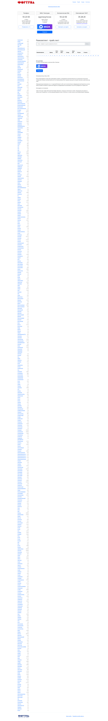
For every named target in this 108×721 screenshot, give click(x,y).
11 (56, 55)
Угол (19, 622)
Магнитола (20, 296)
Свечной (19, 560)
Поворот (19, 412)
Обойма (19, 361)
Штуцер (19, 686)
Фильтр (19, 633)
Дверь (19, 153)
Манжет (19, 300)
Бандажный (20, 69)
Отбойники (20, 373)
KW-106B (19, 44)
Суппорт (19, 596)
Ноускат (19, 355)
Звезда (19, 189)
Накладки (20, 337)
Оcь (18, 357)
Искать (87, 43)
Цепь (19, 658)
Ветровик (20, 95)
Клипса (19, 218)
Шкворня (20, 671)
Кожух (19, 233)
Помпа (19, 444)
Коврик (19, 230)
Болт (19, 85)
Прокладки (20, 470)
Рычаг (19, 545)
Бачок (19, 72)
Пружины (20, 480)
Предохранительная (22, 459)
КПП (18, 259)
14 (64, 55)
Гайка (19, 119)
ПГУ (18, 389)
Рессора (19, 521)
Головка (19, 139)
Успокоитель (20, 628)
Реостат (19, 517)
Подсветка (20, 428)
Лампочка (20, 282)
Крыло (19, 269)
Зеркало (19, 192)
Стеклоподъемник (22, 586)
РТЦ (18, 531)
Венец (19, 93)
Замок (19, 183)
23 (86, 55)
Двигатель (20, 155)
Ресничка (20, 519)
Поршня (19, 451)
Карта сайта (69, 716)
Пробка (19, 464)
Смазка (19, 573)
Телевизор (20, 599)
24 (88, 55)
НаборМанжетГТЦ (22, 334)
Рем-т (19, 509)
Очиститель (20, 374)
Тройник (19, 612)
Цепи (19, 656)
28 (98, 55)
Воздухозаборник (21, 105)
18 (73, 55)
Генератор (20, 121)
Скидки (82, 2)
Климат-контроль (21, 217)
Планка (19, 402)
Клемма (19, 213)
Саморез (19, 553)
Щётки (19, 692)
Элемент (19, 707)
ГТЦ (18, 145)
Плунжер (19, 405)
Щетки (19, 690)
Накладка (20, 336)
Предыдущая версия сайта (54, 6)
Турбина (19, 619)
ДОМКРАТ (20, 168)
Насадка (19, 344)
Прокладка (20, 469)
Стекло (19, 584)
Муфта (19, 329)
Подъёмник (20, 435)
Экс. (18, 699)
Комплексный (21, 243)
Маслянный (20, 310)
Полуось (19, 442)
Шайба (19, 663)
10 (54, 55)
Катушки (19, 210)
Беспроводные (21, 80)
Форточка (20, 645)
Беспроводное (21, 79)
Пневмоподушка (21, 410)
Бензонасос (20, 77)
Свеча (19, 557)
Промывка (20, 472)
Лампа (19, 279)
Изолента (20, 194)
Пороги (19, 446)
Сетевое (19, 566)
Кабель (19, 197)
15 (66, 55)
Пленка (19, 404)
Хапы (19, 650)
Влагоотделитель (21, 103)
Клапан (19, 212)
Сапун (19, 555)
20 (78, 55)
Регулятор (20, 500)
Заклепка (20, 179)
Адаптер (19, 51)
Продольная (20, 467)
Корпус (19, 257)
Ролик (19, 527)
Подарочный (20, 415)
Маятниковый (21, 314)
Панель (19, 386)
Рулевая (19, 532)
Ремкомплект (20, 514)
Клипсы (19, 220)
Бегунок (19, 74)
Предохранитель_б (22, 454)
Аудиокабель (20, 64)
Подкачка (20, 422)
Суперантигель (21, 594)
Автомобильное (21, 48)
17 (71, 55)
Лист (19, 290)
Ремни (19, 516)
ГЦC (18, 148)
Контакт (19, 249)
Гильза (19, 129)
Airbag (19, 41)
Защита (19, 184)
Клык (19, 221)
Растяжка (20, 496)
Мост (19, 323)
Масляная (20, 308)
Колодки (19, 236)
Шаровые (20, 666)
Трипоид (19, 610)
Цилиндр (19, 659)
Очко (19, 381)
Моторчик (20, 326)
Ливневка (20, 283)
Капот (19, 200)
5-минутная (20, 40)
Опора (19, 366)
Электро (19, 703)
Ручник (19, 540)
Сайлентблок (20, 548)
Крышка (19, 272)
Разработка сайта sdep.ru (78, 716)
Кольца (19, 239)
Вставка (19, 110)
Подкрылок (20, 423)
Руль (19, 535)
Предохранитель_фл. (22, 457)
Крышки (19, 274)
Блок (19, 82)
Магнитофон (20, 298)
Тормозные (20, 606)
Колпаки (19, 238)
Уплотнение (20, 624)
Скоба (19, 570)
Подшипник (20, 431)
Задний (19, 176)
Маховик (19, 311)
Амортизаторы (21, 58)
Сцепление (20, 597)
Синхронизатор (21, 568)
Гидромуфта (20, 127)
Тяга (18, 620)
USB (18, 46)
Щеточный (20, 695)
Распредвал (20, 493)
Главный (19, 137)
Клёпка (19, 215)
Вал (18, 92)
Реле (19, 508)
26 (93, 55)
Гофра (19, 143)
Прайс (78, 2)
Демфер (19, 158)
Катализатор (20, 207)
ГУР (18, 147)
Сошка (19, 575)
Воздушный (20, 106)
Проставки (20, 475)
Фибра (19, 632)
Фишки (19, 638)
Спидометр (20, 576)
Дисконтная (20, 165)
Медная (19, 316)
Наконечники (21, 341)
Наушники (20, 349)
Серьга (19, 565)
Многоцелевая (21, 318)
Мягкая (19, 331)
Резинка (19, 503)
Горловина (20, 140)
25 (90, 55)
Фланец (19, 640)
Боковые (19, 84)
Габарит (19, 115)
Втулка (19, 111)
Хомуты (19, 651)
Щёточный (20, 697)
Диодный (20, 161)
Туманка (19, 617)
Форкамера (20, 641)
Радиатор (20, 485)
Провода (19, 465)
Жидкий (19, 170)
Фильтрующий (21, 637)
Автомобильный (21, 49)
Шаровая (20, 664)
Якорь (19, 710)
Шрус (19, 682)
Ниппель (19, 353)
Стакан (19, 581)
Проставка (20, 473)
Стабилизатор (21, 579)
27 (95, 55)
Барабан (19, 71)
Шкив (19, 672)
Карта (19, 203)
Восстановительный (22, 108)
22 (83, 55)
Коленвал (20, 234)
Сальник (19, 550)
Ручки (19, 539)
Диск (19, 163)
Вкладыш (20, 100)
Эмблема (20, 708)
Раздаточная (20, 486)
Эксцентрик (20, 702)
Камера (19, 199)
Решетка (19, 526)
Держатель (20, 160)
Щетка (19, 689)
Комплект (20, 244)
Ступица (19, 593)
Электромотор (21, 705)
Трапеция (20, 609)
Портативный (21, 447)
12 (59, 55)
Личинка (19, 292)
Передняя (20, 392)
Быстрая (19, 88)
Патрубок (20, 387)
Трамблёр (20, 607)
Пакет (19, 382)
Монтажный (20, 321)
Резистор (20, 506)
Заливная (20, 181)
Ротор (19, 529)
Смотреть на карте (63, 27)
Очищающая (20, 379)
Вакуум (19, 90)
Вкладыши (20, 102)
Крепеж (19, 261)
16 (69, 55)
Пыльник (20, 482)
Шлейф (19, 677)
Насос (19, 345)
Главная (74, 2)
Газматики (20, 118)
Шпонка (19, 681)
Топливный (20, 604)
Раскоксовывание (21, 491)
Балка (19, 66)
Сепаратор (20, 563)
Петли (19, 397)
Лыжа (19, 295)
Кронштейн (20, 267)
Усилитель (20, 627)
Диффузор (20, 166)
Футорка (19, 648)
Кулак (19, 277)
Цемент (19, 655)
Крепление (20, 262)
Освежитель (20, 368)
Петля (19, 399)
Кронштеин (20, 265)
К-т (18, 195)
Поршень (20, 449)
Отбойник (20, 371)
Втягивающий (21, 113)
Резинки (19, 504)
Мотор (19, 324)
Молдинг (19, 319)
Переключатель (21, 394)
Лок (18, 293)
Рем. (19, 511)
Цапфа (19, 653)
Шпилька (20, 679)
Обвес (19, 358)
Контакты (88, 2)
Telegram (44, 32)
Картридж (20, 205)
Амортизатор (20, 56)
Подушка (19, 430)
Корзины (19, 254)
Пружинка (20, 478)
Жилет (19, 173)
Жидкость (20, 171)
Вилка (19, 98)
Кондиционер (21, 248)
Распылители (20, 495)
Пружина (20, 477)
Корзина (19, 252)
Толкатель (20, 602)
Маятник (19, 313)
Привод (19, 460)
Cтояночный (20, 43)
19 (76, 55)
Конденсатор (20, 246)
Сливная (19, 571)
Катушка (19, 208)
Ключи (19, 225)
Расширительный (21, 498)
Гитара (19, 135)
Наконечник (20, 339)
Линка (19, 287)
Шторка (19, 684)
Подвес (19, 417)
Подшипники (20, 433)
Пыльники (20, 483)
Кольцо (19, 241)
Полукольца (20, 441)
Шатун (19, 668)
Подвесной (20, 418)
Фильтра (19, 635)
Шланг (19, 674)
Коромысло (20, 256)
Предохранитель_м (22, 455)
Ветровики (20, 97)
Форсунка (20, 643)
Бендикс (19, 75)
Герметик (20, 123)
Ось (18, 370)
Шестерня (20, 669)
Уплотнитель (20, 625)
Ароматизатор (21, 62)
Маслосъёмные (21, 305)
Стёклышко (20, 588)
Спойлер (19, 578)
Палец (19, 384)
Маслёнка (20, 301)
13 (61, 55)
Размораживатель (22, 488)
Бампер (19, 67)
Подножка (20, 425)
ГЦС (18, 150)
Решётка (19, 524)
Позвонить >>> (26, 27)
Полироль (20, 436)
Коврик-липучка (21, 231)
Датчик (19, 152)
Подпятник (20, 426)
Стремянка (20, 591)
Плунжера (20, 407)
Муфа (19, 327)
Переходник (20, 395)
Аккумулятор (20, 53)
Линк (19, 285)
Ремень (19, 513)
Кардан (19, 202)
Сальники (20, 552)
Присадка (20, 462)
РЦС (18, 544)
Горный (19, 142)
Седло (19, 562)
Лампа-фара (20, 280)
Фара (19, 630)
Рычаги (19, 547)
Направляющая (21, 342)
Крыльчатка (20, 270)
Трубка (19, 615)
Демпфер (20, 156)
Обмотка (19, 360)
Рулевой (19, 534)
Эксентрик (20, 700)
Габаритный (20, 116)
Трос (19, 614)
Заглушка (20, 174)
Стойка (19, 589)
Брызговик (20, 87)
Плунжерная (20, 408)
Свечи (19, 558)
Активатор (20, 54)
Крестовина (20, 264)
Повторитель (20, 413)
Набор (19, 332)
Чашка (19, 661)
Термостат (20, 601)
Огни (19, 363)
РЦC (18, 542)
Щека (19, 687)
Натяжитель (20, 347)
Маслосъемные (21, 306)
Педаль (19, 391)
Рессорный (20, 522)
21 (81, 55)
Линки (19, 288)
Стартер (19, 583)
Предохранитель (21, 452)
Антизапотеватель (22, 61)
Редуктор (20, 501)
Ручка (19, 537)
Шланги (19, 676)
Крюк (19, 275)
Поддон (19, 420)
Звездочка (20, 190)
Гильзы (19, 134)
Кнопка (19, 228)
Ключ (19, 223)
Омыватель (20, 365)
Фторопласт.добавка (22, 646)
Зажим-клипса (21, 178)
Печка (19, 400)
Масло (19, 303)
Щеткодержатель (21, 694)
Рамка (19, 490)
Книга (19, 226)
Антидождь (20, 59)
